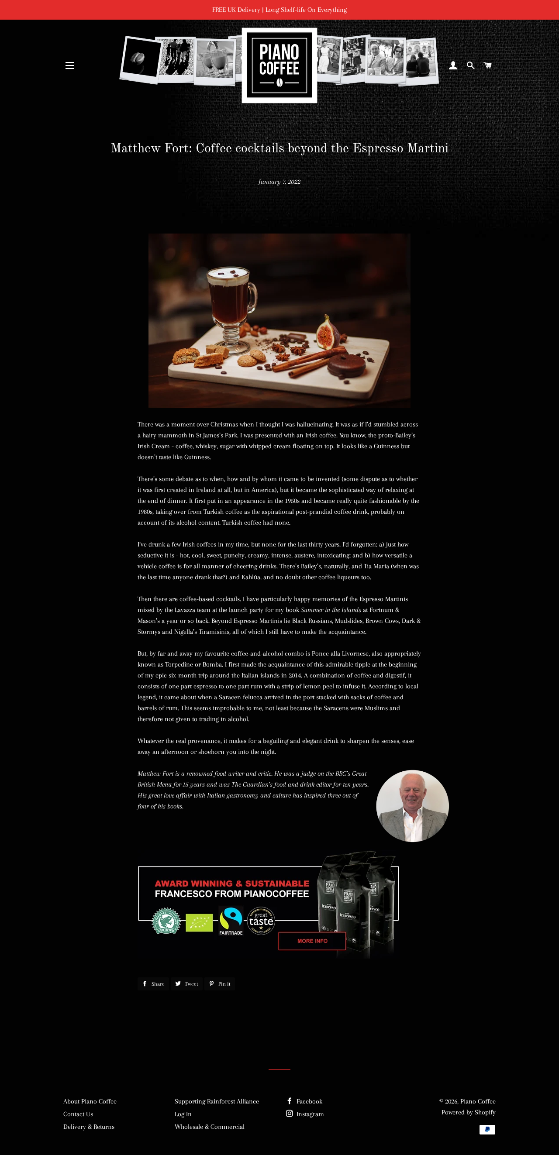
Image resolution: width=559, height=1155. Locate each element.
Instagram (309, 1114)
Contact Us (78, 1114)
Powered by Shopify (469, 1112)
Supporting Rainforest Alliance (217, 1101)
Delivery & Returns (88, 1127)
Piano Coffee (478, 1101)
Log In (183, 1114)
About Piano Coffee (90, 1101)
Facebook (308, 1101)
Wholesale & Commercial (210, 1127)
